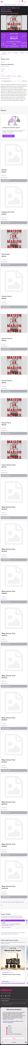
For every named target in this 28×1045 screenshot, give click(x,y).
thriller (19, 76)
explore (7, 943)
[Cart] (19, 2)
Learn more (11, 925)
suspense (14, 76)
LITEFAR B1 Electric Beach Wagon (11, 974)
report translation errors (6, 1004)
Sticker (4, 170)
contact (7, 66)
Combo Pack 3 (7, 381)
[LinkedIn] (9, 996)
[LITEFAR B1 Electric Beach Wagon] (13, 958)
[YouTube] (5, 996)
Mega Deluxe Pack (8, 507)
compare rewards (8, 135)
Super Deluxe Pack (9, 465)
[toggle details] (24, 983)
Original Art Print (8, 212)
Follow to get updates (6, 927)
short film (3, 76)
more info (3, 66)
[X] (3, 996)
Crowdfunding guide (18, 917)
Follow (14, 44)
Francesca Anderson (7, 11)
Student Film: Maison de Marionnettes (10, 9)
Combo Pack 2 (7, 338)
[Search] (16, 2)
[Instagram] (7, 996)
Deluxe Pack (6, 423)
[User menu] (24, 2)
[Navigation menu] (26, 1)
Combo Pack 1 (7, 296)
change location (20, 4)
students (8, 76)
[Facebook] (1, 996)
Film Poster (6, 254)
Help (11, 917)
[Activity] (22, 1)
